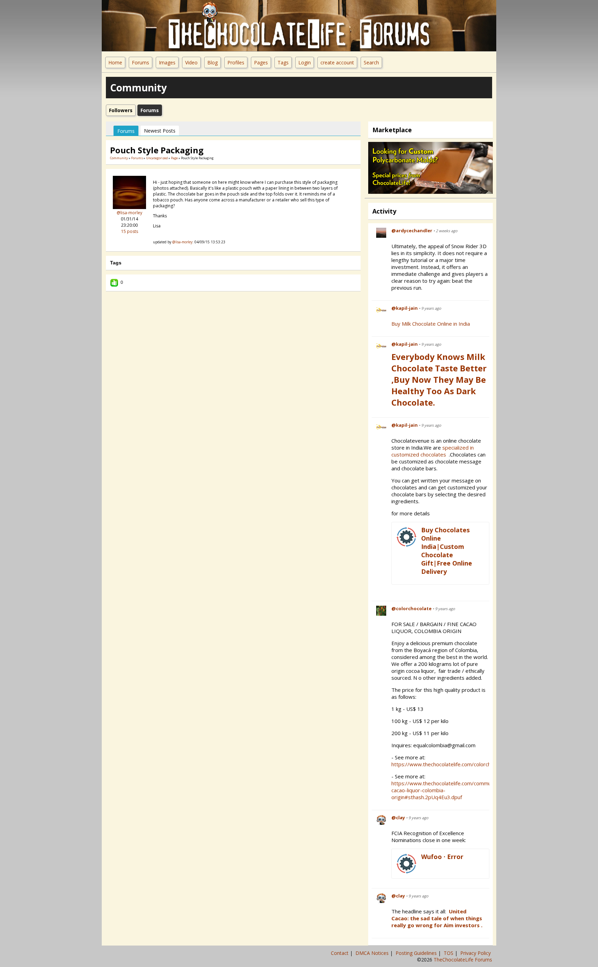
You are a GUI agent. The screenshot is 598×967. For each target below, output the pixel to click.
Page (175, 158)
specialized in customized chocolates (432, 451)
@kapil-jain (404, 308)
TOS (449, 953)
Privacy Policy (476, 953)
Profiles (235, 62)
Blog (212, 62)
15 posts (129, 231)
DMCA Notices (372, 953)
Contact (340, 953)
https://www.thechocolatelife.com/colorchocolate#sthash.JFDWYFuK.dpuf (478, 764)
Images (167, 62)
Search (371, 62)
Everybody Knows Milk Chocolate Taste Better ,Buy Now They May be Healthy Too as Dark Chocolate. (439, 379)
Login (304, 62)
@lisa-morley (129, 213)
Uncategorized (157, 158)
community (119, 158)
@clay (398, 817)
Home (115, 62)
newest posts (159, 130)
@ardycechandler (411, 230)
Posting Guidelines (417, 953)
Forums (140, 62)
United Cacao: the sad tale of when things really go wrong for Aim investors (436, 918)
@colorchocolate (411, 608)
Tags (283, 62)
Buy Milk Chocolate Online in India (430, 323)
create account (337, 62)
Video (191, 62)
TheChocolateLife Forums (463, 959)
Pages (261, 62)
